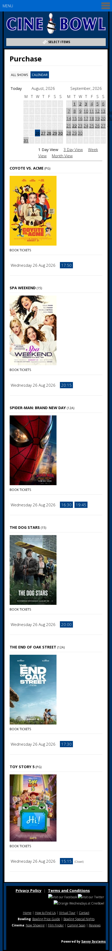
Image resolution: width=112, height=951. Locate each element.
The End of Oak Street (33, 647)
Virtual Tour (67, 913)
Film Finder (56, 925)
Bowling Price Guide (46, 919)
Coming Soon (76, 925)
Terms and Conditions (69, 890)
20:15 (66, 385)
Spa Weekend (23, 287)
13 (103, 111)
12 (97, 111)
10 (86, 111)
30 (60, 133)
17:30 (66, 744)
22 (74, 125)
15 (74, 118)
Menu (8, 5)
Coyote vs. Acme (26, 168)
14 (68, 118)
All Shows (19, 75)
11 (91, 111)
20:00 (66, 624)
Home (27, 913)
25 (91, 125)
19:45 (81, 504)
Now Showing (35, 925)
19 (97, 118)
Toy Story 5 (22, 766)
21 (68, 125)
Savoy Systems (93, 941)
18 (91, 118)
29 (54, 133)
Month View (62, 155)
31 (26, 140)
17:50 (66, 265)
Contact (84, 913)
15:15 (66, 861)
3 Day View (73, 149)
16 (80, 118)
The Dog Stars (25, 527)
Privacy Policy (28, 890)
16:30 (66, 504)
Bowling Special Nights (79, 919)
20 (103, 118)
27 (43, 133)
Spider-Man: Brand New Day (38, 407)
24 (86, 125)
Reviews (95, 925)
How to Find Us (45, 913)
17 (86, 118)
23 (80, 125)
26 (37, 133)
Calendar (40, 75)
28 (49, 133)
